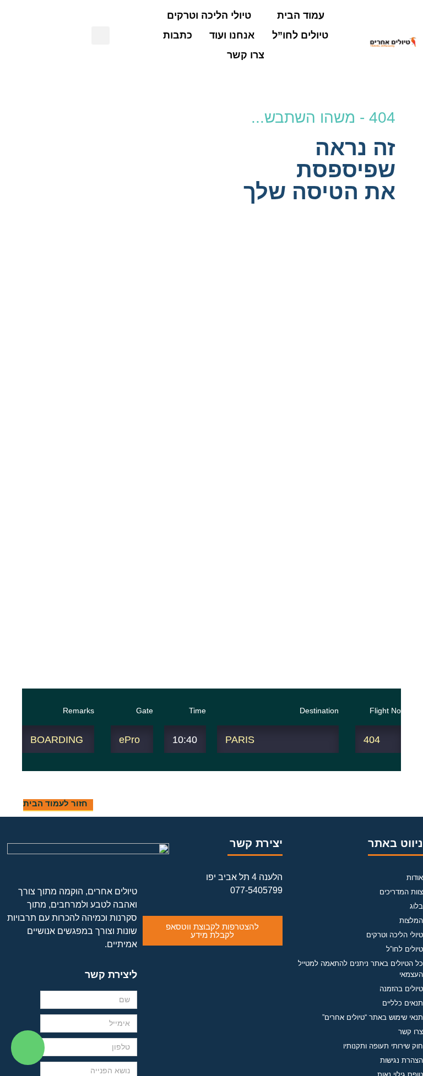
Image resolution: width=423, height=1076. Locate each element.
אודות (414, 877)
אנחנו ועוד (231, 35)
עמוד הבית (300, 15)
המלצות (411, 920)
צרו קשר (245, 55)
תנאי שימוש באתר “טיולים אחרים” (372, 1017)
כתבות (177, 35)
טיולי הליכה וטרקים (209, 15)
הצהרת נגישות (401, 1060)
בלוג (416, 906)
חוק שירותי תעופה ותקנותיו (383, 1046)
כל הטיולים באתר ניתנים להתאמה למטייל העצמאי (360, 969)
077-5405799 (256, 890)
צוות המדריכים (401, 892)
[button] (137, 35)
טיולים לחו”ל (300, 35)
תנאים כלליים (402, 1003)
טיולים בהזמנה (401, 989)
